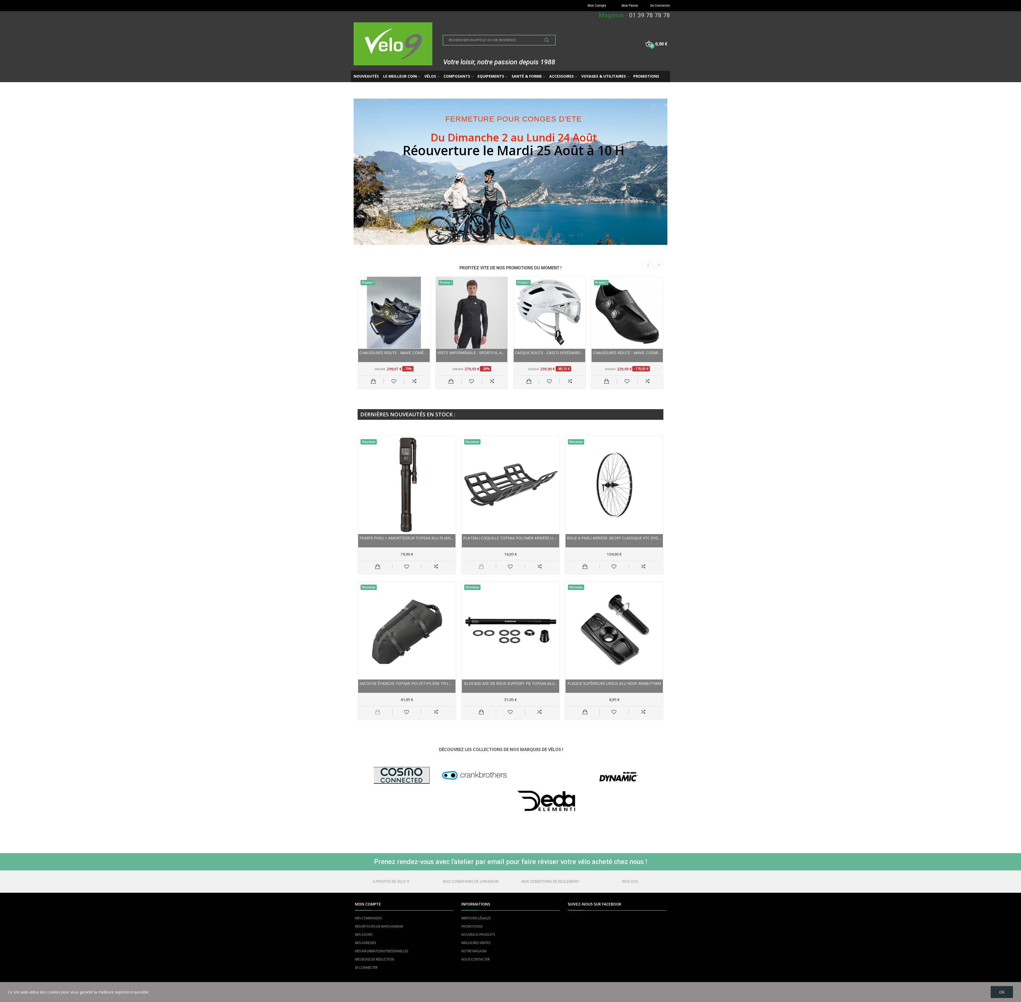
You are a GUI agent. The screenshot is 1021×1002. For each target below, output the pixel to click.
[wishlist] (394, 381)
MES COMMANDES (368, 918)
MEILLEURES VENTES (475, 943)
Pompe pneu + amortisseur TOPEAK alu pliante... (406, 537)
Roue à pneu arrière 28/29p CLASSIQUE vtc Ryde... (614, 537)
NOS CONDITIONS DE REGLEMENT (550, 881)
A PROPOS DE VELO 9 (391, 881)
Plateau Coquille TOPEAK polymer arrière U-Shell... (510, 537)
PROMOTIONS (471, 926)
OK (1002, 992)
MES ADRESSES (365, 943)
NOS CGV (630, 881)
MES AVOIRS (364, 934)
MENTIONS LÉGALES (476, 918)
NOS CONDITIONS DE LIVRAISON (471, 881)
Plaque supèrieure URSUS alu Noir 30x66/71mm (614, 683)
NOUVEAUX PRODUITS (478, 934)
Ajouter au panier (373, 381)
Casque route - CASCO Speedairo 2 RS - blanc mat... (549, 352)
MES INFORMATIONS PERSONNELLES (381, 951)
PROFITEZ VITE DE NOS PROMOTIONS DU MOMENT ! (510, 267)
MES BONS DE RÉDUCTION (374, 959)
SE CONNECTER (366, 967)
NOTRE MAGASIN (474, 951)
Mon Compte (597, 5)
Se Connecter (660, 5)
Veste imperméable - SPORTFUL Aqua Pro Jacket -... (471, 352)
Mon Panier (630, 5)
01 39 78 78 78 (649, 15)
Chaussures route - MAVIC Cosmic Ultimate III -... (627, 352)
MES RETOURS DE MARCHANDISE (379, 926)
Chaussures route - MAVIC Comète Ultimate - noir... (393, 352)
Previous (648, 265)
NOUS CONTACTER (475, 959)
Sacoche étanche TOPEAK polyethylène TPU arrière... (406, 683)
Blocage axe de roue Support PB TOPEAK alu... (510, 683)
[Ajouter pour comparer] (414, 381)
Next (658, 265)
